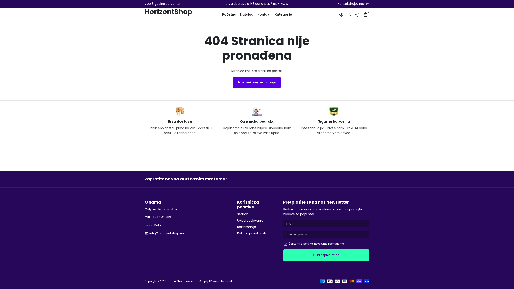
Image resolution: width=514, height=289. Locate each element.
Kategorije (283, 14)
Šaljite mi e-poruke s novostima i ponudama (316, 243)
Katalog (246, 14)
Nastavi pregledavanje (257, 82)
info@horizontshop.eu (164, 233)
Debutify (230, 281)
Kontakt (264, 14)
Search (242, 214)
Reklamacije (246, 227)
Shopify (204, 281)
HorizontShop (175, 281)
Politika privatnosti (251, 233)
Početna (229, 14)
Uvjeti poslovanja (250, 220)
